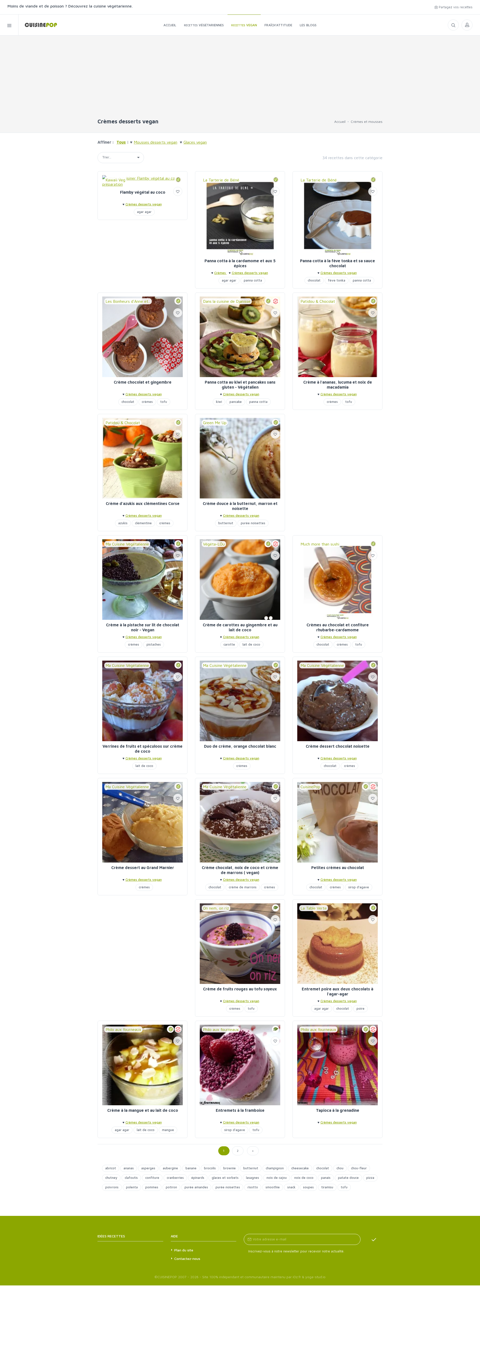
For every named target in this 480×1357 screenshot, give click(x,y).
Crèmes (220, 273)
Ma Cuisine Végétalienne (127, 544)
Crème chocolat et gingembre (143, 382)
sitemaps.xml (138, 1236)
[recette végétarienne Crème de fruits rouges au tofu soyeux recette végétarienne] (240, 943)
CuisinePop (310, 786)
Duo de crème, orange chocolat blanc (240, 746)
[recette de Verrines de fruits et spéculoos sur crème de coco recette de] (142, 701)
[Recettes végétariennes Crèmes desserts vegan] (37, 25)
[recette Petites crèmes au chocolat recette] (337, 822)
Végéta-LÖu (214, 544)
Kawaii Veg (115, 180)
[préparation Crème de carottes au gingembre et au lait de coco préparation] (240, 579)
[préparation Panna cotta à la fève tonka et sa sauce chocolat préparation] (337, 215)
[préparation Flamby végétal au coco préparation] (142, 181)
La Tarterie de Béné (221, 180)
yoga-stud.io (315, 1277)
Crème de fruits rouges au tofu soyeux (240, 989)
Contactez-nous (187, 1258)
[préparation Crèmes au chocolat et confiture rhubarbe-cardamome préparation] (337, 579)
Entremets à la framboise (240, 1110)
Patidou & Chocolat (317, 301)
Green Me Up (214, 422)
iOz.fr (297, 1277)
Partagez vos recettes (455, 7)
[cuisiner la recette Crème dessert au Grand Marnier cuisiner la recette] (142, 822)
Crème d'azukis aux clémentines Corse (143, 503)
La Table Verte (313, 908)
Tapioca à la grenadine (337, 1110)
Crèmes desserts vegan (144, 204)
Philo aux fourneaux (123, 1029)
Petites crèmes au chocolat (337, 867)
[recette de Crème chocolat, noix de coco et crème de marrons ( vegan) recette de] (240, 822)
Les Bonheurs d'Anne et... (128, 301)
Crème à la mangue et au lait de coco (142, 1110)
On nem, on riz (216, 908)
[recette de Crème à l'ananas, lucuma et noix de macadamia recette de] (337, 337)
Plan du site (183, 1250)
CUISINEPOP (167, 1277)
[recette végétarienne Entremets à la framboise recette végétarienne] (240, 1065)
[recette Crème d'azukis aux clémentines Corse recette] (142, 458)
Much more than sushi (319, 544)
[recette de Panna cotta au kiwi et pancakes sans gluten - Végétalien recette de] (240, 337)
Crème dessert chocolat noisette (338, 746)
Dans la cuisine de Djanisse (226, 301)
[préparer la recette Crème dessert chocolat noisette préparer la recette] (337, 701)
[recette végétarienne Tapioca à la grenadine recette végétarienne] (337, 1065)
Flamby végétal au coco (142, 192)
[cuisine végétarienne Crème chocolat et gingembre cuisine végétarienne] (142, 337)
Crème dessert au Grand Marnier (142, 867)
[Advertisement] (240, 80)
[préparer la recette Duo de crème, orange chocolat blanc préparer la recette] (240, 701)
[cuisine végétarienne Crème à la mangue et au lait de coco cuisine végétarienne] (142, 1065)
